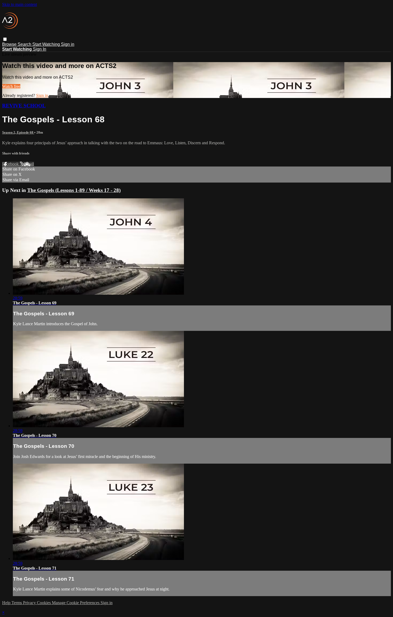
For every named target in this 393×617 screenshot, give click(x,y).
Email (29, 164)
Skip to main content (19, 4)
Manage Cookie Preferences (76, 602)
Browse (10, 44)
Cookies (44, 602)
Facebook (11, 164)
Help (6, 602)
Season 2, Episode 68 (18, 132)
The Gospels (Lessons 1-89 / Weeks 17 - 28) (74, 190)
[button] (5, 39)
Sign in (67, 44)
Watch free (11, 86)
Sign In (39, 49)
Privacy (30, 602)
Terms (17, 602)
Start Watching (46, 44)
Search (25, 44)
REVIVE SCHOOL (24, 105)
